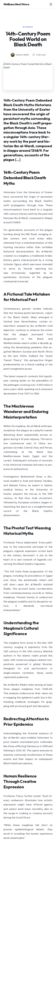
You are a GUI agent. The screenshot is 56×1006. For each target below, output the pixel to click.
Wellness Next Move (16, 4)
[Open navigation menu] (51, 4)
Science (28, 27)
